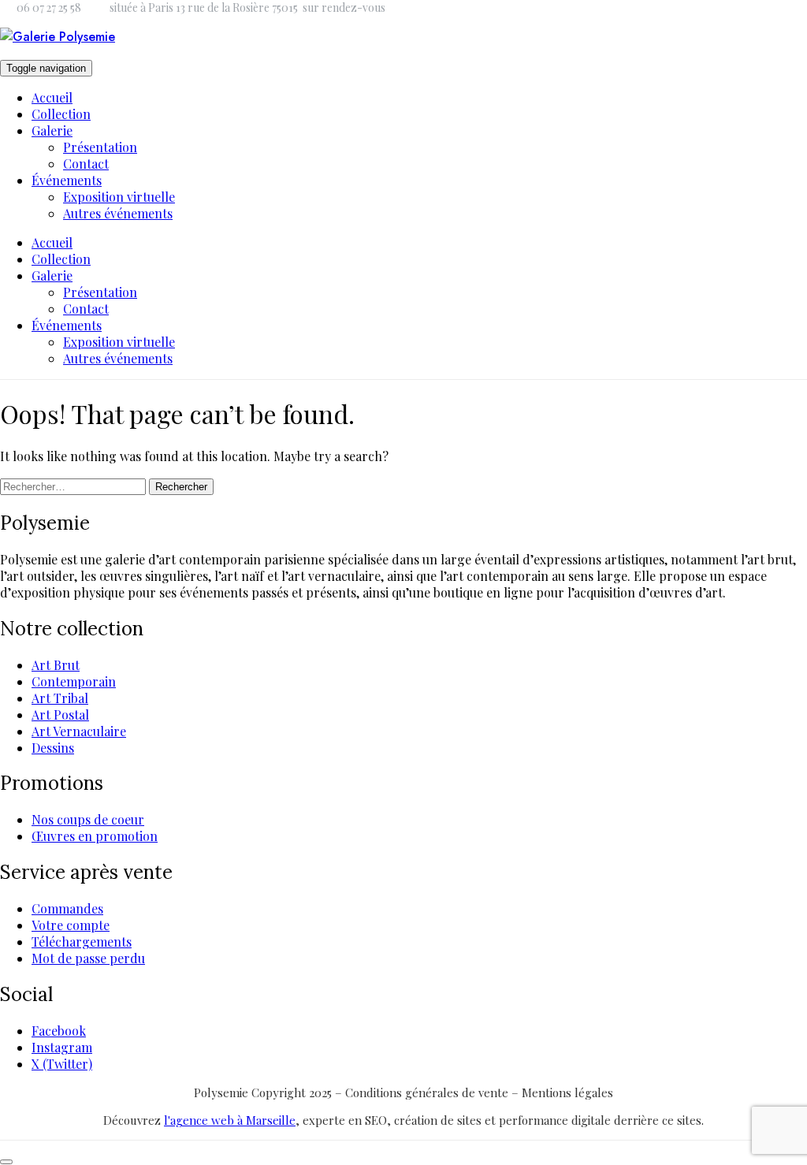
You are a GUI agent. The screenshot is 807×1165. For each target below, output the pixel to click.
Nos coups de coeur (88, 819)
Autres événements (118, 213)
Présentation (100, 147)
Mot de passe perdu (88, 958)
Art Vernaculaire (79, 731)
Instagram (62, 1047)
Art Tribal (60, 698)
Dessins (53, 747)
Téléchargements (82, 941)
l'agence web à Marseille (230, 1120)
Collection (61, 114)
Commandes (67, 908)
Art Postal (60, 714)
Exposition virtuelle (119, 196)
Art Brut (56, 665)
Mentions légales (567, 1092)
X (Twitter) (62, 1063)
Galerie (52, 130)
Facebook (59, 1030)
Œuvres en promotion (95, 836)
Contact (86, 163)
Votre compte (71, 925)
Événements (67, 180)
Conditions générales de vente (428, 1092)
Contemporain (74, 681)
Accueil (52, 97)
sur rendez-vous (344, 7)
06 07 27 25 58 (49, 7)
